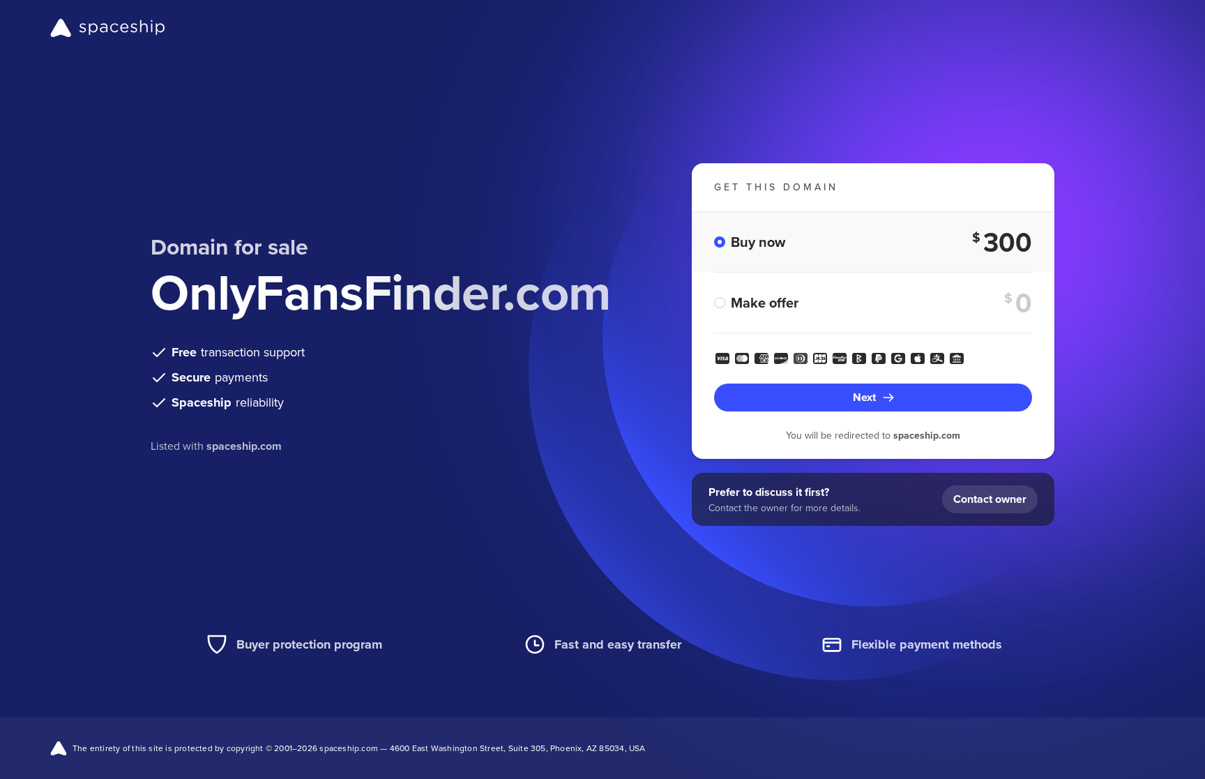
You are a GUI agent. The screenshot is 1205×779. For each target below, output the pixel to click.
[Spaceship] (107, 28)
